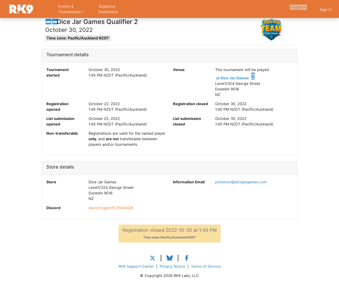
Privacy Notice (172, 266)
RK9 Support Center (136, 266)
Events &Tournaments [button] (69, 9)
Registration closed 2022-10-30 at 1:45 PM (169, 233)
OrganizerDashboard (108, 9)
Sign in (326, 9)
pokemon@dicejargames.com (241, 182)
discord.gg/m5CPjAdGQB (111, 207)
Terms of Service (205, 266)
